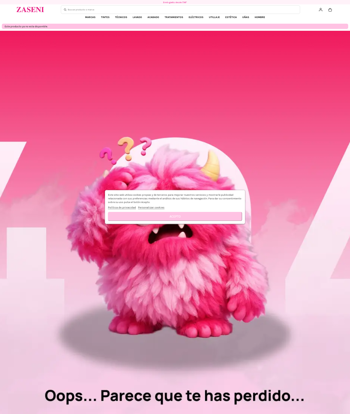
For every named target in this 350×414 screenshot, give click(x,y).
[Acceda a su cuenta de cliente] (320, 9)
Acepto (175, 216)
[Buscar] (65, 9)
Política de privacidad (122, 207)
